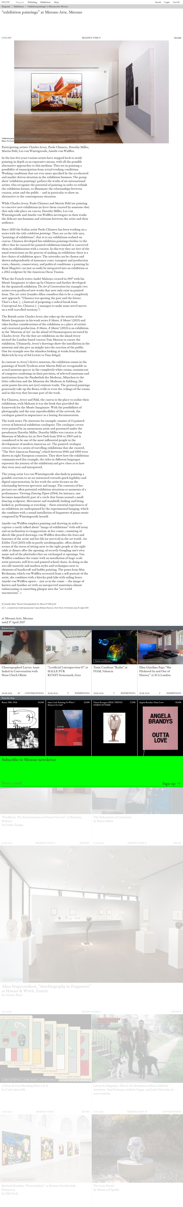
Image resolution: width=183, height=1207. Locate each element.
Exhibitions (45, 2)
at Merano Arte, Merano (17, 618)
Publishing (32, 2)
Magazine (20, 2)
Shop (56, 2)
